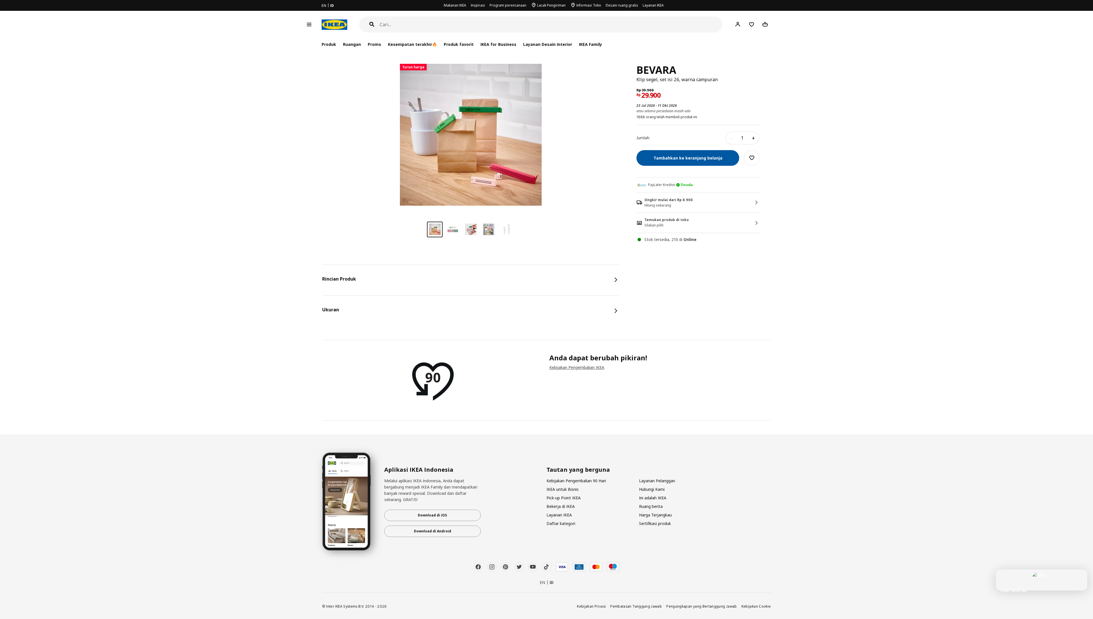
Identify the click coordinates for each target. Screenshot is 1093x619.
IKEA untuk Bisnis (562, 489)
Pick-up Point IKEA (563, 497)
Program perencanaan (508, 5)
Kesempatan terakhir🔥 (412, 44)
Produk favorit (459, 44)
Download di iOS (432, 515)
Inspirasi (478, 5)
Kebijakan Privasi (591, 606)
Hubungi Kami (652, 489)
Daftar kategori (560, 523)
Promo (374, 44)
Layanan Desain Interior (547, 44)
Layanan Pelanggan (657, 480)
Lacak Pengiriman (551, 5)
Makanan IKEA (455, 5)
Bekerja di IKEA (560, 506)
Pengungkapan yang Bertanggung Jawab (701, 606)
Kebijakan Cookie (756, 606)
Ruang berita (651, 506)
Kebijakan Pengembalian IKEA (576, 367)
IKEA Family (590, 44)
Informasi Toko (588, 5)
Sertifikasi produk (655, 523)
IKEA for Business (498, 44)
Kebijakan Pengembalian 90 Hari (576, 480)
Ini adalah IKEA (652, 497)
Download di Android (432, 531)
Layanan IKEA (653, 5)
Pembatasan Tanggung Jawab (636, 606)
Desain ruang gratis (622, 5)
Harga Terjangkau (655, 515)
